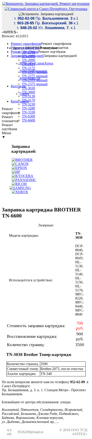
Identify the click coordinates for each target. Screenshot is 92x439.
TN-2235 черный (35, 72)
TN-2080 (28, 52)
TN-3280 (28, 108)
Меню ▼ (6, 135)
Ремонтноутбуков (9, 127)
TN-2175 (28, 68)
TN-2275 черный (35, 76)
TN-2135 (28, 64)
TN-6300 (28, 116)
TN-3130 (28, 96)
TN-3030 (28, 88)
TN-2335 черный (35, 80)
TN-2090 (28, 60)
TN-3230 (28, 104)
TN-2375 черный (35, 84)
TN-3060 (28, 92)
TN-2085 (28, 56)
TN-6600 (28, 120)
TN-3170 (28, 100)
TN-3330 (28, 112)
